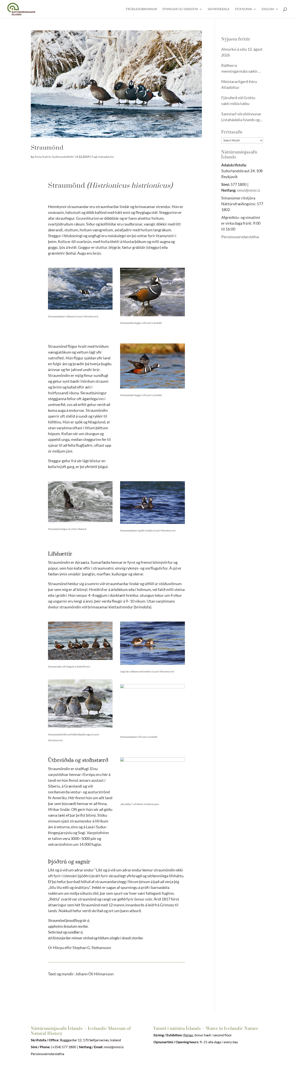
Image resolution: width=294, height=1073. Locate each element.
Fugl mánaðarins (103, 156)
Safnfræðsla (218, 9)
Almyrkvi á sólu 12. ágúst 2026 (242, 52)
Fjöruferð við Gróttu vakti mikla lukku (238, 100)
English (268, 9)
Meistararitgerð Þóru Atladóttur (239, 84)
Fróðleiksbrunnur (141, 9)
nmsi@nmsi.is (248, 190)
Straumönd (47, 148)
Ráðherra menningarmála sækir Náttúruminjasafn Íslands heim (239, 68)
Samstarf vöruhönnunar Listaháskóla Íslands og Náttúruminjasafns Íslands (241, 117)
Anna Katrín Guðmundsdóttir (54, 156)
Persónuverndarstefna (240, 236)
